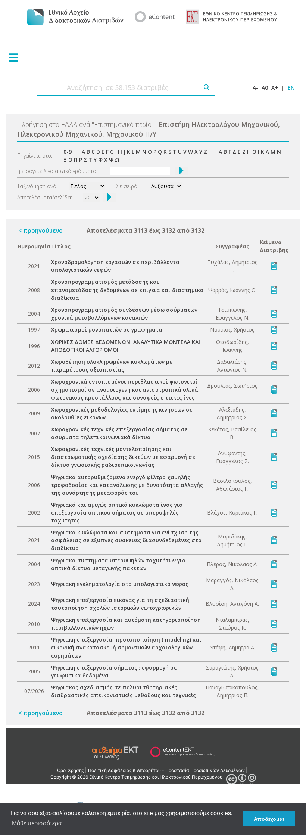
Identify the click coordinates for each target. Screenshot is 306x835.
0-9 (67, 151)
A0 (265, 87)
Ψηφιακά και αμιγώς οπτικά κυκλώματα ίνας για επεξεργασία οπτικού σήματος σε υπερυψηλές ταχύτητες (117, 512)
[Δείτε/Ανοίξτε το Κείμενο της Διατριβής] (274, 265)
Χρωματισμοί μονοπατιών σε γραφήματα (106, 329)
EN (291, 87)
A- (255, 87)
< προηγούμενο (40, 230)
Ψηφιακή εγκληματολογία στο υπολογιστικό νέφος (119, 583)
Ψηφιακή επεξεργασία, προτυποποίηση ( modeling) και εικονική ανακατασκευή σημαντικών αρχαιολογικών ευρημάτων (126, 647)
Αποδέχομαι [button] (269, 819)
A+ (274, 87)
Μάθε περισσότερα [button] (37, 823)
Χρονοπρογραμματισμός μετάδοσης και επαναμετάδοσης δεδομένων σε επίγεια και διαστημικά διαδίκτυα (127, 289)
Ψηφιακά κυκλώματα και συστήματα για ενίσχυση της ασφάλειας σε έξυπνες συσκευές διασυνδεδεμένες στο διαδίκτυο (126, 540)
